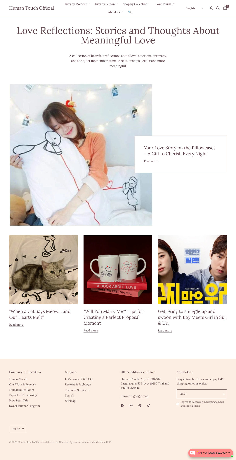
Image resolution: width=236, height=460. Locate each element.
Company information (25, 372)
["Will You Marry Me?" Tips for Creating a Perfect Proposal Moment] (118, 269)
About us (114, 12)
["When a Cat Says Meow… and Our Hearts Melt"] (43, 269)
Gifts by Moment (76, 4)
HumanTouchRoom (21, 389)
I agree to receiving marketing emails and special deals (202, 403)
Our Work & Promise (22, 384)
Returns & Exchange (78, 384)
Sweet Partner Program (24, 406)
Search (69, 395)
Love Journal (164, 4)
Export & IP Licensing (23, 395)
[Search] (217, 8)
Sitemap (70, 401)
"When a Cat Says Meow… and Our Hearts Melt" (39, 314)
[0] (224, 8)
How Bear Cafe (18, 400)
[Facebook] (125, 405)
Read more (151, 161)
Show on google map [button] (134, 396)
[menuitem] (77, 4)
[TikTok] (151, 405)
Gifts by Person (105, 4)
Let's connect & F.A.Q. (79, 379)
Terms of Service (76, 390)
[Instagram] (134, 405)
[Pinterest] (142, 405)
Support (71, 372)
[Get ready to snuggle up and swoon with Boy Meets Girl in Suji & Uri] (192, 269)
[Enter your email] (223, 393)
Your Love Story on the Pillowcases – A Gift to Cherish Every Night (180, 151)
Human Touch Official (31, 8)
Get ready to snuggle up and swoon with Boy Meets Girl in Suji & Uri (192, 317)
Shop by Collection (135, 4)
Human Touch (18, 379)
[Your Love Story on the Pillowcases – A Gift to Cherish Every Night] (81, 154)
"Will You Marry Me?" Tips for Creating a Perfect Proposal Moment (113, 317)
